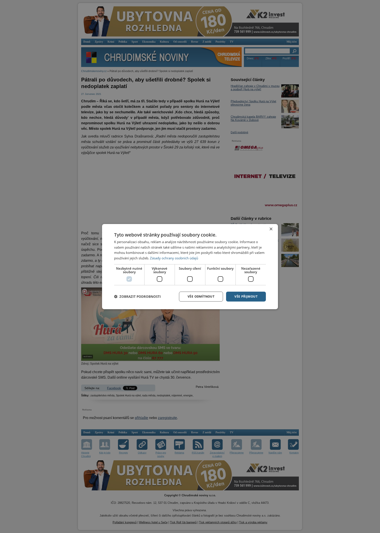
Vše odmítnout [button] (201, 296)
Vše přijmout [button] (246, 296)
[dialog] (190, 266)
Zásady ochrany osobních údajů (174, 258)
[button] (137, 296)
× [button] (270, 229)
